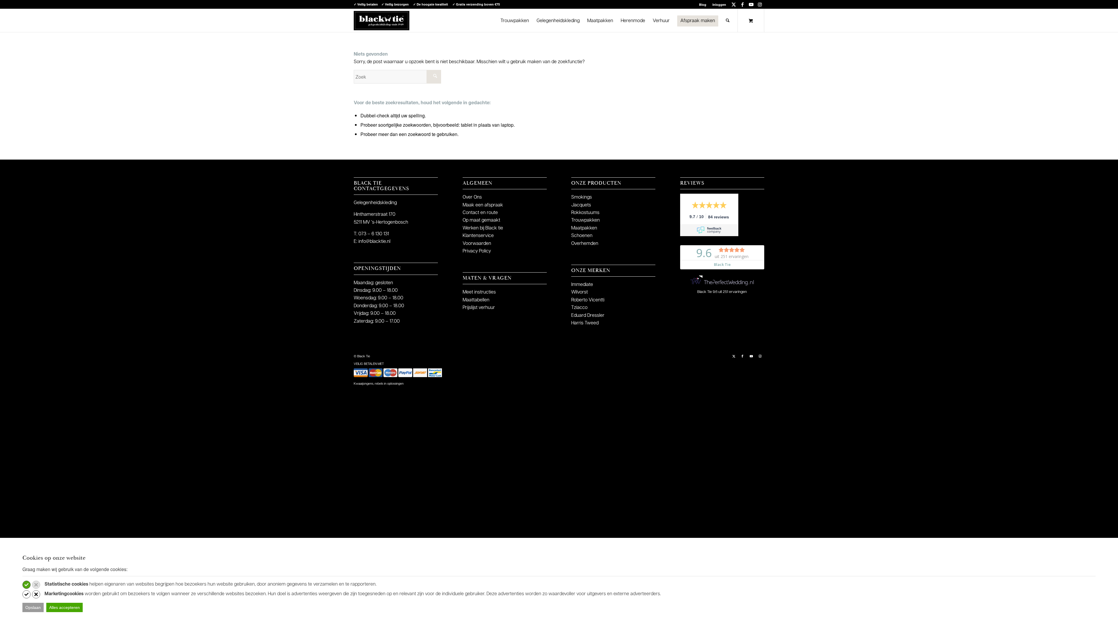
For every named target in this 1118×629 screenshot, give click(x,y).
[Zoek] (727, 20)
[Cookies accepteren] (26, 585)
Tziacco (579, 307)
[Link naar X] (733, 4)
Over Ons (472, 197)
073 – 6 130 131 (373, 234)
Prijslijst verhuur (479, 307)
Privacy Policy (477, 251)
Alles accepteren (64, 607)
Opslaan (33, 607)
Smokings (581, 197)
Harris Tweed (585, 323)
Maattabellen (476, 300)
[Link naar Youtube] (751, 4)
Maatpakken (584, 228)
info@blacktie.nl (374, 241)
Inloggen (719, 4)
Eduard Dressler (587, 315)
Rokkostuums (585, 213)
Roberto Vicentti (587, 300)
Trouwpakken (585, 220)
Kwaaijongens (363, 384)
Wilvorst (579, 292)
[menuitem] (703, 4)
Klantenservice (478, 236)
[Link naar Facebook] (742, 4)
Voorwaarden (477, 243)
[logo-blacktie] (381, 20)
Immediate (582, 284)
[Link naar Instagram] (760, 4)
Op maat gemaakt (481, 220)
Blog (702, 4)
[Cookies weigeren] (36, 585)
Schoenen (581, 236)
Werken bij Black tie (483, 228)
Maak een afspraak (483, 205)
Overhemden (584, 243)
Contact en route (480, 213)
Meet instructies (479, 292)
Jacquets (581, 205)
